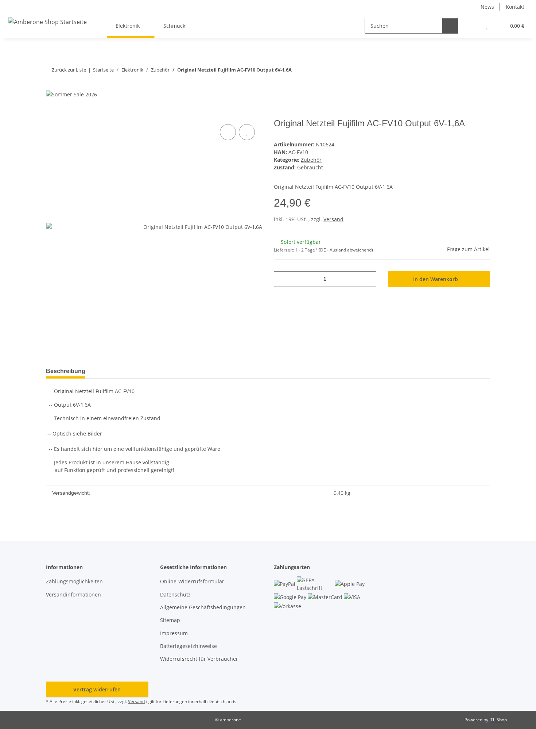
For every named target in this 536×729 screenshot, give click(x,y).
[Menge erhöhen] (368, 279)
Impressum (174, 633)
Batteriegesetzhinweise (188, 645)
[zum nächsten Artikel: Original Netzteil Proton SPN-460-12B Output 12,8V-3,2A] (482, 70)
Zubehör (311, 159)
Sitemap (170, 620)
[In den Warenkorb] (52, 114)
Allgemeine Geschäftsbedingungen (203, 607)
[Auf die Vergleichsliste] (228, 132)
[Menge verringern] (282, 279)
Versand (333, 219)
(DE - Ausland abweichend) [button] (346, 250)
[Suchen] (450, 26)
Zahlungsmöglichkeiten (74, 581)
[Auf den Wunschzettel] (247, 132)
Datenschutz (175, 594)
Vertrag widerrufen (97, 689)
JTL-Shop (498, 720)
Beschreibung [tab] (65, 371)
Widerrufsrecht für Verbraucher (199, 658)
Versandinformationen (73, 594)
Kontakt (515, 6)
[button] (471, 25)
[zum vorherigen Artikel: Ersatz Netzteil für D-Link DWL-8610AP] (466, 70)
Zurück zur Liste (69, 69)
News (487, 6)
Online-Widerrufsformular (192, 581)
